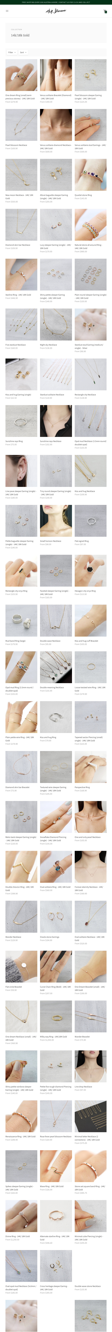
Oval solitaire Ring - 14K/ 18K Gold (55, 887)
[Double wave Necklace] (56, 620)
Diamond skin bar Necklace (17, 245)
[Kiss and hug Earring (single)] (21, 374)
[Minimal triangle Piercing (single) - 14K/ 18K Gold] (56, 1316)
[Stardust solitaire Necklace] (56, 374)
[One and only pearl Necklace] (91, 817)
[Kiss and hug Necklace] (91, 471)
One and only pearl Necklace (88, 837)
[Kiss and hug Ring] (56, 717)
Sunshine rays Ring (14, 441)
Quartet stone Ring (83, 195)
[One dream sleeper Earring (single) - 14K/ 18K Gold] (91, 1316)
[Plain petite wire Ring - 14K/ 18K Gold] (21, 717)
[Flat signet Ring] (91, 521)
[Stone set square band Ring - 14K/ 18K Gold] (91, 1166)
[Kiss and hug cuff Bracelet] (91, 620)
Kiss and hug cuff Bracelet (86, 640)
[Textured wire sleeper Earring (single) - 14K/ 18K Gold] (56, 767)
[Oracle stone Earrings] (56, 917)
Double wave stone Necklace (88, 1286)
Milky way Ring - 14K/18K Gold (53, 1036)
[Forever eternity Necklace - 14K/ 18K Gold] (91, 867)
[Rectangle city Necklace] (91, 374)
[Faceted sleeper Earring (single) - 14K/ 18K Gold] (56, 571)
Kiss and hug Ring (48, 737)
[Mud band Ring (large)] (21, 620)
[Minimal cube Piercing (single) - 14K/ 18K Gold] (91, 1216)
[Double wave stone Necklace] (91, 1266)
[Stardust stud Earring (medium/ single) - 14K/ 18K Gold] (21, 1316)
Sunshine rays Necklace (50, 441)
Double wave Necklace (50, 640)
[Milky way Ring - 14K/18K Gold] (56, 1016)
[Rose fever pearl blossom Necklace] (56, 1116)
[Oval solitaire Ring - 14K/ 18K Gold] (56, 867)
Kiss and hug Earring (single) (18, 394)
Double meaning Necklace (52, 687)
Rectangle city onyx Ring (16, 590)
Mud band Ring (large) (15, 640)
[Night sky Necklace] (56, 324)
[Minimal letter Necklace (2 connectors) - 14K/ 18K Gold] (91, 1116)
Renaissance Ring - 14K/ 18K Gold (20, 1136)
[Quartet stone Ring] (91, 175)
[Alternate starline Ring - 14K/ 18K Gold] (56, 1216)
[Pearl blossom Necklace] (21, 125)
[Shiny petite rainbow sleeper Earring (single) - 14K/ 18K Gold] (21, 1066)
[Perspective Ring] (91, 767)
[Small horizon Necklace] (56, 521)
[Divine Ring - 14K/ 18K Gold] (21, 1216)
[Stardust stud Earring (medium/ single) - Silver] (91, 324)
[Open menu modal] (7, 11)
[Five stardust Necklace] (21, 324)
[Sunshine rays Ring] (21, 421)
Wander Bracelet (82, 1036)
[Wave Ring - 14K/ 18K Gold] (56, 1166)
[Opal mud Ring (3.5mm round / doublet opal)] (21, 667)
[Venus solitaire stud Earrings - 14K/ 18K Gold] (91, 125)
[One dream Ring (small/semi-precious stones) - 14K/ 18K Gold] (21, 75)
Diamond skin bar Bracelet (17, 787)
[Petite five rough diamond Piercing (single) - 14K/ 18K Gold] (56, 1066)
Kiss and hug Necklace (85, 491)
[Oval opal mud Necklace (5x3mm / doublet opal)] (21, 1266)
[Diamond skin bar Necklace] (21, 225)
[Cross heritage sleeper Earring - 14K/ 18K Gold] (56, 1266)
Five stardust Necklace (15, 344)
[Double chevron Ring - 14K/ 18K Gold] (21, 867)
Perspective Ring (82, 787)
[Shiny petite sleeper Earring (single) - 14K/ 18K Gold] (56, 274)
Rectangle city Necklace (85, 394)
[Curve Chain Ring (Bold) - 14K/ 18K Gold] (56, 967)
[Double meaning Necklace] (56, 667)
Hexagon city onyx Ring (85, 590)
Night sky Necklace (48, 344)
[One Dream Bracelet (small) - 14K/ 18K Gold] (91, 967)
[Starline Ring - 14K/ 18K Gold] (21, 274)
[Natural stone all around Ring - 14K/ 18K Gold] (91, 225)
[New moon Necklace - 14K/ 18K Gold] (21, 175)
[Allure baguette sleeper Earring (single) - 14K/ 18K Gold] (56, 175)
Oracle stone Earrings (49, 937)
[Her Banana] (56, 11)
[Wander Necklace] (21, 917)
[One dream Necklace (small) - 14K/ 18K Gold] (21, 1016)
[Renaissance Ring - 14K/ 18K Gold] (21, 1116)
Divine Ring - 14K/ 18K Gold (17, 1236)
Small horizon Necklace (50, 541)
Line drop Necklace (83, 1086)
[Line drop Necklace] (91, 1066)
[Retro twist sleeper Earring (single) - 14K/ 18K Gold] (21, 817)
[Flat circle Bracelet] (21, 967)
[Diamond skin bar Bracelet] (21, 767)
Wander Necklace (13, 937)
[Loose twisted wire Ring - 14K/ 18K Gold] (91, 667)
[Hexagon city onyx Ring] (91, 571)
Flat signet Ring (82, 541)
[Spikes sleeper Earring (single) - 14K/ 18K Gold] (21, 1166)
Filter (10, 52)
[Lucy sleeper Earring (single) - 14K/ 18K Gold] (56, 225)
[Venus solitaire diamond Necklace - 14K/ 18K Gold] (56, 125)
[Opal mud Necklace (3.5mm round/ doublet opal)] (91, 421)
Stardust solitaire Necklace (52, 394)
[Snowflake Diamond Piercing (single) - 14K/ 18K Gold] (56, 817)
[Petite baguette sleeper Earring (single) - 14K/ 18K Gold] (21, 521)
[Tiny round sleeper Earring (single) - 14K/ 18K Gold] (56, 471)
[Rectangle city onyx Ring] (21, 571)
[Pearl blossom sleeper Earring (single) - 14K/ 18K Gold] (91, 75)
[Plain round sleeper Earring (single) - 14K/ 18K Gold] (91, 274)
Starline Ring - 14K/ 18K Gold (18, 294)
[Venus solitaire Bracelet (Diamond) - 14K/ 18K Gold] (56, 75)
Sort (22, 52)
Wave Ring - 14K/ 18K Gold (52, 1186)
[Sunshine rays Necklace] (56, 421)
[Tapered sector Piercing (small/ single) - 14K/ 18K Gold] (91, 717)
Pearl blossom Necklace (16, 145)
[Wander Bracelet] (91, 1016)
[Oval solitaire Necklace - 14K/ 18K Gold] (91, 917)
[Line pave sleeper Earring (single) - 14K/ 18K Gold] (21, 471)
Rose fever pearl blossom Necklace (55, 1136)
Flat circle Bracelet (13, 986)
